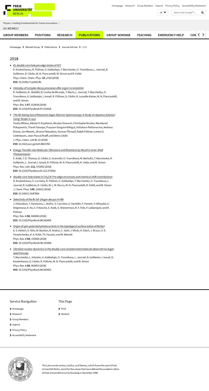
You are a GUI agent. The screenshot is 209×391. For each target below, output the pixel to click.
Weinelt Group (32, 47)
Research (130, 5)
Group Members (145, 5)
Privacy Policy (172, 5)
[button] (163, 12)
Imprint (159, 5)
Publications (89, 35)
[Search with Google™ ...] (203, 12)
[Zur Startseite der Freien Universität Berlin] (27, 10)
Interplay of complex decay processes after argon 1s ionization (48, 88)
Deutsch (65, 313)
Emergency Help (171, 35)
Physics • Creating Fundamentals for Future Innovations (31, 23)
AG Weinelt (11, 28)
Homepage (117, 5)
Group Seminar (118, 35)
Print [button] (63, 308)
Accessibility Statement (194, 5)
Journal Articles (70, 47)
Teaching (144, 35)
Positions (43, 35)
